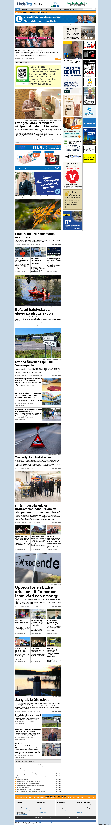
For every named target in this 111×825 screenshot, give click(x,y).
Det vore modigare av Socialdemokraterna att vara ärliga (31, 791)
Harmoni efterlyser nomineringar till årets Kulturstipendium (31, 785)
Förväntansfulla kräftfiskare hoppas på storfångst (29, 772)
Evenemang (67, 9)
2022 (82, 797)
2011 (51, 797)
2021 (79, 797)
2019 (73, 797)
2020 (76, 797)
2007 (40, 797)
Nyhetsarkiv (24, 12)
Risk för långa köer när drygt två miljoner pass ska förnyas (28, 380)
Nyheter (18, 12)
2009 (46, 797)
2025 (90, 797)
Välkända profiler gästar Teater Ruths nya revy (28, 781)
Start (18, 9)
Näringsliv (24, 9)
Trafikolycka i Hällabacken (34, 457)
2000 (21, 797)
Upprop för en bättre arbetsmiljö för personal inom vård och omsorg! (37, 591)
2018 (71, 797)
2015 (62, 797)
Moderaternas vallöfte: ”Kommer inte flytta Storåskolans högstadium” (26, 746)
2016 (65, 797)
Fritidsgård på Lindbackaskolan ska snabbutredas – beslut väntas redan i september (28, 395)
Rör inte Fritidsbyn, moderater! (28, 715)
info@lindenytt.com (41, 805)
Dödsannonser (45, 12)
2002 (26, 797)
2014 (60, 797)
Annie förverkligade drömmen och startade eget (28, 789)
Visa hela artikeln (57, 139)
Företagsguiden (50, 9)
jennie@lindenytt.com (28, 810)
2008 (43, 797)
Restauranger (32, 12)
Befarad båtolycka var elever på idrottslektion (34, 311)
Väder (38, 12)
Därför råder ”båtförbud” (23, 779)
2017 (68, 797)
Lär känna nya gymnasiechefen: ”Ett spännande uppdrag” (28, 730)
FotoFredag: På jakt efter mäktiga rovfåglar (27, 774)
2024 (87, 797)
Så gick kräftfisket (32, 699)
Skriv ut (59, 58)
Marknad (59, 9)
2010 (49, 797)
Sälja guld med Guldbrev (46, 823)
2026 (93, 797)
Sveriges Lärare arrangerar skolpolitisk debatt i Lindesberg (37, 124)
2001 (24, 797)
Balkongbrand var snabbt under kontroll (26, 768)
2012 (54, 797)
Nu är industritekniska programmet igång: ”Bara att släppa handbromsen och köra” (37, 509)
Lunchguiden (39, 9)
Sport (31, 9)
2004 (32, 797)
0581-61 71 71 (28, 62)
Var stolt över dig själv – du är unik (25, 770)
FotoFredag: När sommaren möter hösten (35, 235)
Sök (93, 9)
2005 (35, 797)
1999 (18, 797)
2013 (57, 797)
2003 (29, 797)
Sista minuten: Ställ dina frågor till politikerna (28, 783)
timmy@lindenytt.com (21, 814)
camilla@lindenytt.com (28, 808)
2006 (38, 797)
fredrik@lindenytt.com (28, 805)
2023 (85, 797)
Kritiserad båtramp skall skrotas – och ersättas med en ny (28, 410)
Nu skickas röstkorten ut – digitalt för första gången (29, 764)
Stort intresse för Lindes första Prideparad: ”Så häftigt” (30, 766)
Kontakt (75, 9)
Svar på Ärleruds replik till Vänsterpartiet (34, 363)
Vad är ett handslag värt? (23, 787)
